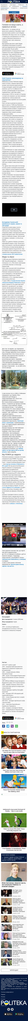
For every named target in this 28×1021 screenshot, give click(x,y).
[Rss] (8, 1009)
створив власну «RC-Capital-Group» (12, 254)
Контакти (3, 999)
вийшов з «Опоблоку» (16, 503)
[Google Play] (19, 1014)
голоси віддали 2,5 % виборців (11, 487)
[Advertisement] (14, 582)
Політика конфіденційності (7, 992)
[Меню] (26, 1)
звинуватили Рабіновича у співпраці (14, 559)
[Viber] (12, 726)
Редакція (3, 994)
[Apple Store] (8, 1014)
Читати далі (14, 970)
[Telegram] (7, 726)
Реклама (3, 996)
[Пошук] (2, 1)
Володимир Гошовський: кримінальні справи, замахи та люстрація (12, 223)
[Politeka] (14, 2)
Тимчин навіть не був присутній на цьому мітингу (13, 450)
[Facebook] (3, 726)
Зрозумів (14, 12)
